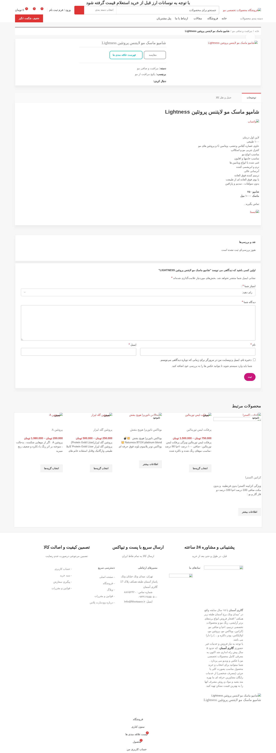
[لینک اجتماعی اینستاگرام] (141, 81)
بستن (255, 415)
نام (253, 344)
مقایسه (153, 55)
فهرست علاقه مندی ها (124, 55)
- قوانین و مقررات (104, 596)
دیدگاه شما (249, 302)
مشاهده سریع (256, 520)
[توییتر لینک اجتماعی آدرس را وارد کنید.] (145, 81)
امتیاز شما (249, 286)
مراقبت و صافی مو (147, 68)
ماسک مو (234, 112)
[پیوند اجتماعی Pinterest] (132, 81)
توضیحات (251, 97)
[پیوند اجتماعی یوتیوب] (136, 81)
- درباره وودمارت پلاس (102, 602)
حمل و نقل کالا (223, 97)
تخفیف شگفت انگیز (29, 18)
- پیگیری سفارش (62, 581)
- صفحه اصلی (107, 576)
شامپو (252, 112)
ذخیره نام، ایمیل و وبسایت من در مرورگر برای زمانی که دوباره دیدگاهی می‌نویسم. (205, 359)
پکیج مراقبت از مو (145, 74)
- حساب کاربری (63, 568)
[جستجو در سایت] (79, 10)
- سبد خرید (66, 575)
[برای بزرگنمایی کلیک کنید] (250, 37)
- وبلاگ (111, 589)
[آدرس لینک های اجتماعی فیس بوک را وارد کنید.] (149, 81)
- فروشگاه (109, 583)
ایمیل (132, 344)
